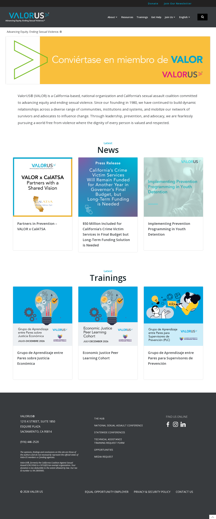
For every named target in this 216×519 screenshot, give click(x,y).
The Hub (99, 418)
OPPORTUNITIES (103, 449)
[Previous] (12, 60)
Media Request (103, 456)
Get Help (156, 17)
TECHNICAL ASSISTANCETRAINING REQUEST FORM (109, 441)
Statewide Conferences (109, 432)
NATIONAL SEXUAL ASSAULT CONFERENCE (118, 425)
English (183, 17)
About (111, 17)
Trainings (142, 17)
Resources (127, 17)
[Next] (203, 60)
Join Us (169, 17)
